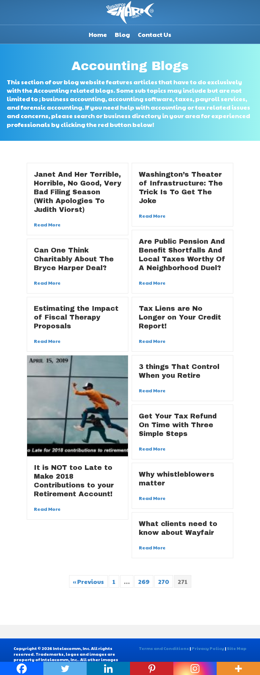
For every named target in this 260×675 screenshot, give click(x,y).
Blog (122, 34)
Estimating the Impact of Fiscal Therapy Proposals (76, 317)
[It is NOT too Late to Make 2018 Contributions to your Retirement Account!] (77, 404)
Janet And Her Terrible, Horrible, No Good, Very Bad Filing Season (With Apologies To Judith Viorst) (77, 192)
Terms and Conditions (164, 648)
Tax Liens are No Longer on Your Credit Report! (180, 317)
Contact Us (154, 34)
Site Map (236, 648)
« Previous (88, 581)
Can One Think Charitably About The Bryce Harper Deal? (74, 258)
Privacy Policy (208, 648)
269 (144, 581)
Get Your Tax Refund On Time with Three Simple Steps (178, 424)
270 (163, 581)
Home (98, 34)
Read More (47, 224)
